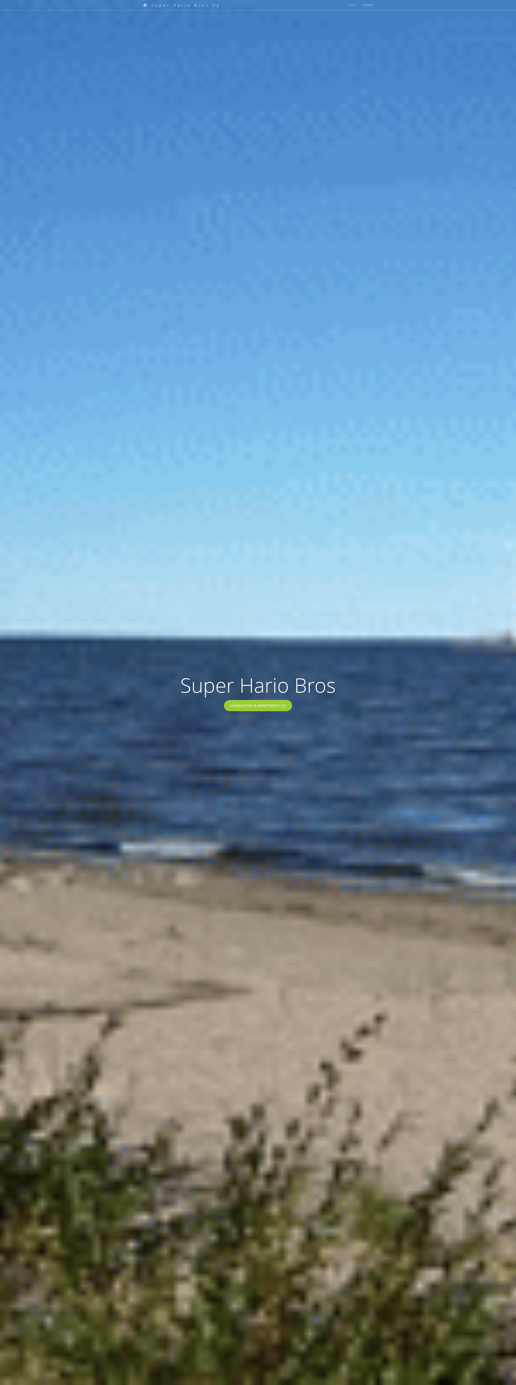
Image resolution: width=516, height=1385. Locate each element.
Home (353, 5)
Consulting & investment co (258, 705)
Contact (368, 5)
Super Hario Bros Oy (185, 5)
